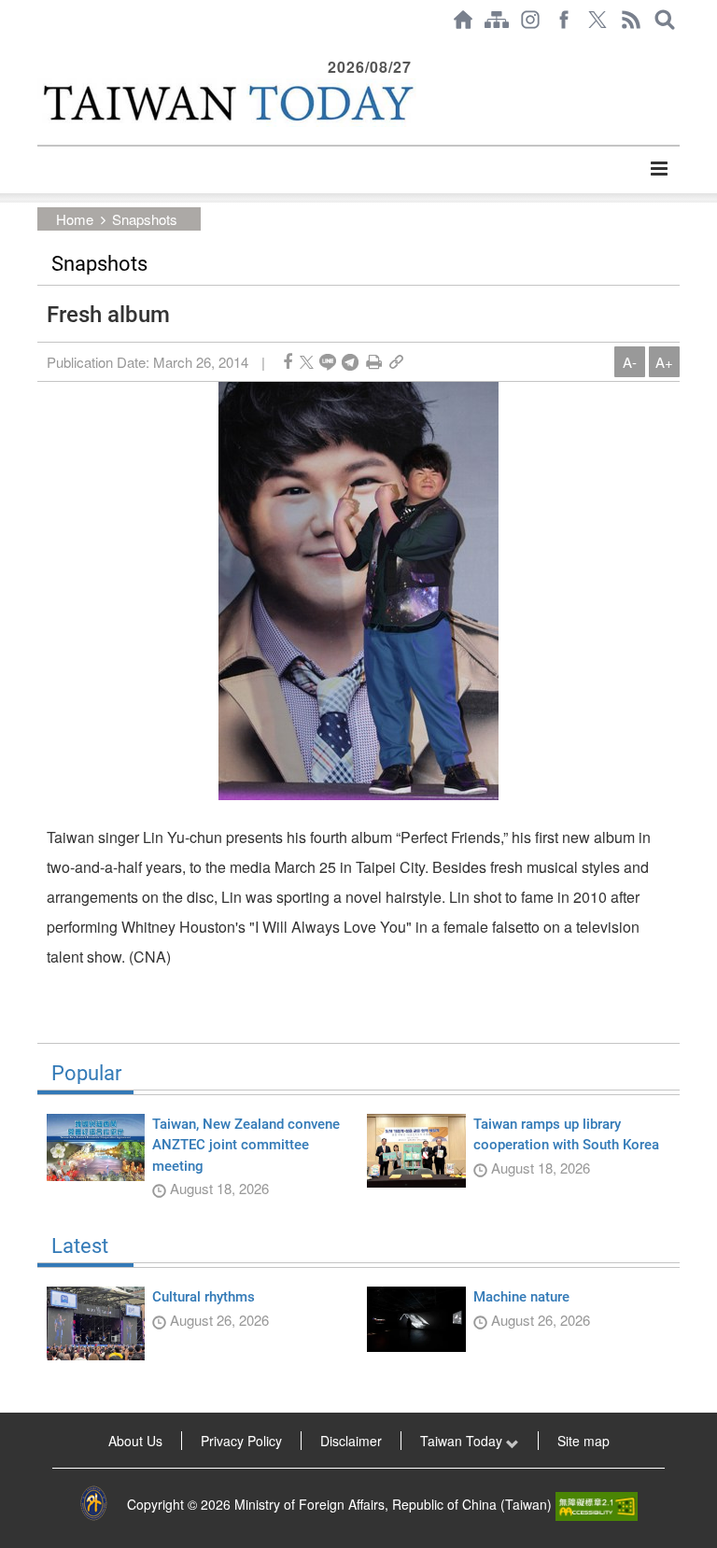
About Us (135, 1440)
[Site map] (497, 20)
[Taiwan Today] (226, 102)
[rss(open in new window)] (631, 20)
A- (630, 362)
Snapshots (144, 219)
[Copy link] (396, 362)
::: (43, 48)
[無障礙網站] (596, 1504)
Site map (583, 1440)
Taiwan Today (463, 1440)
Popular (86, 1073)
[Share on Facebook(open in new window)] (287, 362)
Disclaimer (351, 1440)
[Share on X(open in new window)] (306, 362)
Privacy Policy (241, 1440)
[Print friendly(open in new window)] (374, 362)
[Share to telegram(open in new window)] (350, 362)
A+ (664, 362)
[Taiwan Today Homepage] (463, 20)
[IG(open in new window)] (530, 20)
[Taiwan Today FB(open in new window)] (564, 20)
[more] (659, 169)
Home (74, 219)
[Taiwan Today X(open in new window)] (597, 20)
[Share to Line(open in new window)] (327, 362)
